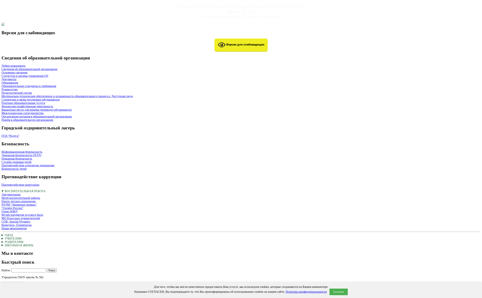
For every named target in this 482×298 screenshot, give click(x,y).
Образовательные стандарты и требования (29, 86)
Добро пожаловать (13, 65)
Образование (10, 82)
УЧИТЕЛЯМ (13, 238)
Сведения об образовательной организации (29, 69)
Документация (11, 194)
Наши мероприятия (14, 228)
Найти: (6, 270)
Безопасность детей (14, 168)
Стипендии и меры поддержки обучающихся (30, 99)
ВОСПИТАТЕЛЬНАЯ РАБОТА (24, 210)
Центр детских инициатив (19, 201)
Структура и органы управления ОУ (25, 75)
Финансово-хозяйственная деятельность (27, 106)
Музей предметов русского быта (22, 214)
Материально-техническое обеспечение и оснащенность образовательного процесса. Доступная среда (67, 96)
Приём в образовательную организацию (27, 119)
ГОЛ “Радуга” (10, 135)
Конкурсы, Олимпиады (17, 225)
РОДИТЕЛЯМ (14, 241)
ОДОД (9, 235)
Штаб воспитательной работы (21, 197)
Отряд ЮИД (10, 211)
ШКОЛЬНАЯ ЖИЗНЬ (19, 245)
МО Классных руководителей (21, 218)
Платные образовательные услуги (23, 103)
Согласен (338, 291)
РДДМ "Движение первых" (19, 204)
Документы (9, 79)
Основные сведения (14, 72)
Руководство (10, 89)
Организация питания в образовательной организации (37, 116)
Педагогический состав (17, 92)
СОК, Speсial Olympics (16, 221)
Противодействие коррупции (20, 184)
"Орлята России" (12, 208)
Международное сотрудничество (23, 113)
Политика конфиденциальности (306, 291)
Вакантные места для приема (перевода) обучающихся (37, 109)
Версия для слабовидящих (245, 44)
